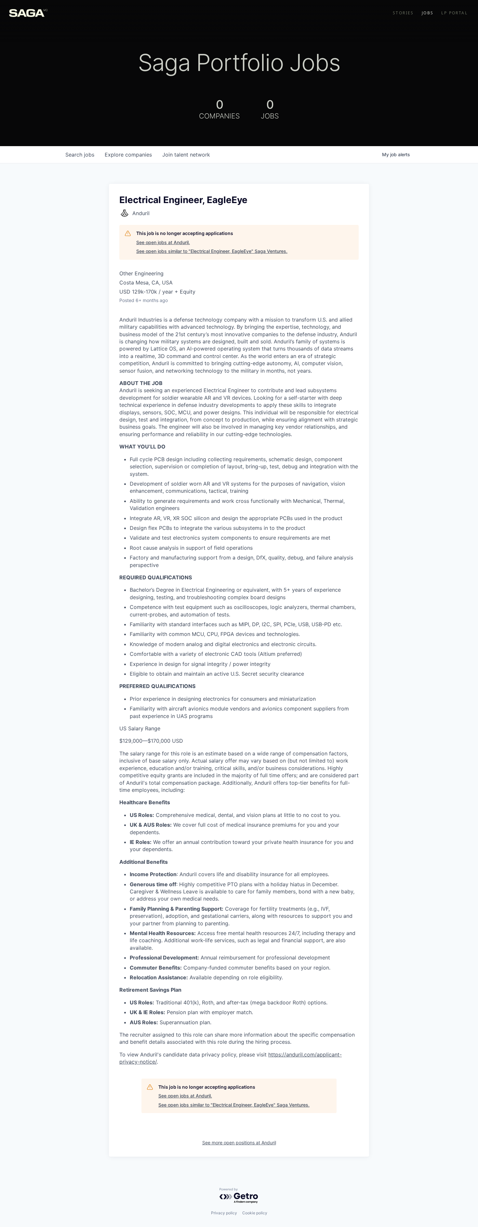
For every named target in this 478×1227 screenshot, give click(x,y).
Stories (403, 13)
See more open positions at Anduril (239, 1142)
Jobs (428, 13)
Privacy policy (224, 1212)
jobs (79, 154)
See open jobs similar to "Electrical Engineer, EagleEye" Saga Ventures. (211, 251)
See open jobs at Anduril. (163, 242)
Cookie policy (254, 1212)
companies (128, 154)
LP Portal (454, 13)
